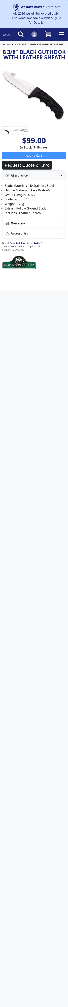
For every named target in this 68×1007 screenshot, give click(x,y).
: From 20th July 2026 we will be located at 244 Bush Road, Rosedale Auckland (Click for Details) (36, 15)
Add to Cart (34, 155)
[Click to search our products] (21, 34)
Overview (17, 223)
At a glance (18, 175)
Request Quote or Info (27, 165)
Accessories (18, 233)
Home (6, 44)
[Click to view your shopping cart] (48, 34)
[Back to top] (63, 1002)
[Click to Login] (34, 34)
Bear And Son (17, 243)
